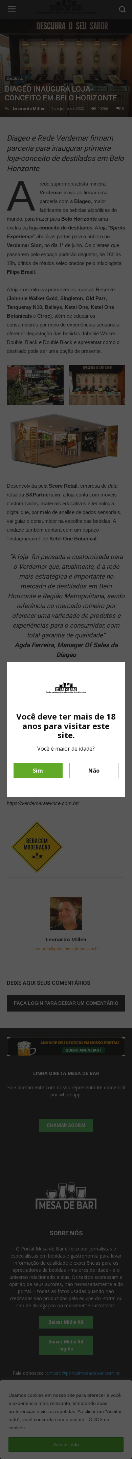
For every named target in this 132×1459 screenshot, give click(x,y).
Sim (38, 770)
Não (94, 770)
